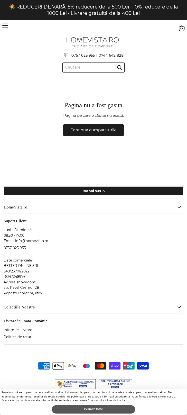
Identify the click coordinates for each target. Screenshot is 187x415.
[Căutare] (119, 68)
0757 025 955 (83, 55)
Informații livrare (18, 330)
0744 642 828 (111, 55)
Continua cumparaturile (93, 130)
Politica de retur (17, 337)
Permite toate (93, 409)
